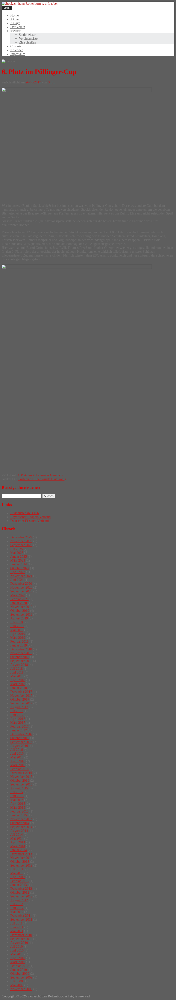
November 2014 (21, 819)
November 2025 (21, 541)
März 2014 (17, 846)
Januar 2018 (18, 688)
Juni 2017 (17, 715)
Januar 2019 (18, 645)
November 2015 (21, 776)
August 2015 (19, 788)
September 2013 (21, 865)
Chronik (15, 46)
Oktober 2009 (19, 973)
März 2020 (17, 595)
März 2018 (17, 684)
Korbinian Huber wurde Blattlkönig (42, 479)
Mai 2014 (16, 838)
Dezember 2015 (21, 773)
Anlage (15, 23)
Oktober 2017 (19, 699)
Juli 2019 (16, 622)
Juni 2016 (17, 753)
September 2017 (21, 703)
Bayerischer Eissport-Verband (30, 517)
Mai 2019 (16, 630)
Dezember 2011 (21, 915)
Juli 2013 (16, 869)
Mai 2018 (16, 676)
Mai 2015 (16, 800)
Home (14, 15)
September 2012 (21, 896)
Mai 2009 (16, 985)
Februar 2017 (19, 726)
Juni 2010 (17, 950)
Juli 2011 (16, 923)
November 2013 (21, 858)
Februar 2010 (19, 966)
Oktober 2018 (19, 657)
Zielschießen (27, 42)
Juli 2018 (16, 668)
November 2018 (21, 653)
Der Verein (17, 27)
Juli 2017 (16, 711)
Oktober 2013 (19, 861)
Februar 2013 (19, 881)
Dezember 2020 (21, 583)
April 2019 (17, 634)
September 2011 (21, 919)
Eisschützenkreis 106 (24, 513)
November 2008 (21, 989)
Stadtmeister (27, 34)
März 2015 (17, 807)
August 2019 (19, 618)
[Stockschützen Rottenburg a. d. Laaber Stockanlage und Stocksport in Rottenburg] (30, 3)
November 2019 (21, 607)
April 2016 (17, 761)
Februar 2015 (19, 811)
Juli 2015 (16, 792)
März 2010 (17, 962)
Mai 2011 (16, 931)
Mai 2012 (16, 912)
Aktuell (15, 19)
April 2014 (17, 842)
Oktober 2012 (19, 892)
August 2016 (19, 746)
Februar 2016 (19, 769)
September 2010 (21, 939)
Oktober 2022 (19, 568)
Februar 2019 (19, 641)
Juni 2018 (17, 672)
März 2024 (17, 560)
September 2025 (21, 545)
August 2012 (19, 900)
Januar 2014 (18, 850)
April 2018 (17, 680)
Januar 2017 (18, 730)
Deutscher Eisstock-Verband (29, 521)
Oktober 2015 (19, 780)
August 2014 (19, 830)
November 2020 (21, 587)
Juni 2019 (17, 626)
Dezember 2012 (21, 888)
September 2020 (21, 591)
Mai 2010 (16, 954)
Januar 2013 (18, 885)
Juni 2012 (17, 908)
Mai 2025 (16, 552)
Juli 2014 (16, 834)
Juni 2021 (17, 580)
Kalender (16, 50)
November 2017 (21, 695)
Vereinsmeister (29, 38)
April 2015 (17, 803)
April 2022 (17, 572)
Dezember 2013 (21, 854)
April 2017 (17, 719)
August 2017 (19, 707)
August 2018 (19, 664)
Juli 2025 (16, 549)
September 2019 (21, 614)
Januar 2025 (18, 556)
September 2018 (21, 661)
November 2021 (21, 576)
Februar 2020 (19, 599)
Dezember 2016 (21, 734)
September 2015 (21, 784)
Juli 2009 (16, 981)
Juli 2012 (16, 904)
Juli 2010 (16, 946)
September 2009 (21, 977)
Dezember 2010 (21, 935)
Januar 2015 (18, 815)
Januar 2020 (18, 603)
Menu (6, 7)
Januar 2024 (18, 564)
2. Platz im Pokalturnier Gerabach (40, 475)
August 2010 (19, 942)
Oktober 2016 (19, 738)
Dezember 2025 (21, 537)
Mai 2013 (16, 873)
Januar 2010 (18, 969)
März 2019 (17, 637)
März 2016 (17, 765)
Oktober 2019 (19, 610)
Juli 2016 (16, 749)
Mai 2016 (16, 757)
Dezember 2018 (21, 649)
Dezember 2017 (21, 691)
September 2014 (21, 827)
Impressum (17, 54)
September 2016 (21, 742)
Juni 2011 (16, 927)
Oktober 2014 (19, 823)
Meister (15, 31)
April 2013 (17, 877)
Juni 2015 (17, 796)
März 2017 (17, 722)
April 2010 (17, 958)
